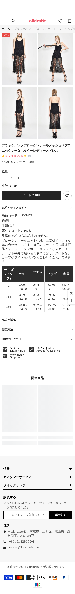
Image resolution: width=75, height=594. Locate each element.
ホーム (6, 28)
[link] (19, 437)
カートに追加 (31, 195)
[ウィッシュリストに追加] (67, 195)
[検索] (14, 21)
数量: (5, 171)
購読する (60, 514)
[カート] (70, 21)
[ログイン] (60, 20)
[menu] (4, 21)
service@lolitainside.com (25, 547)
